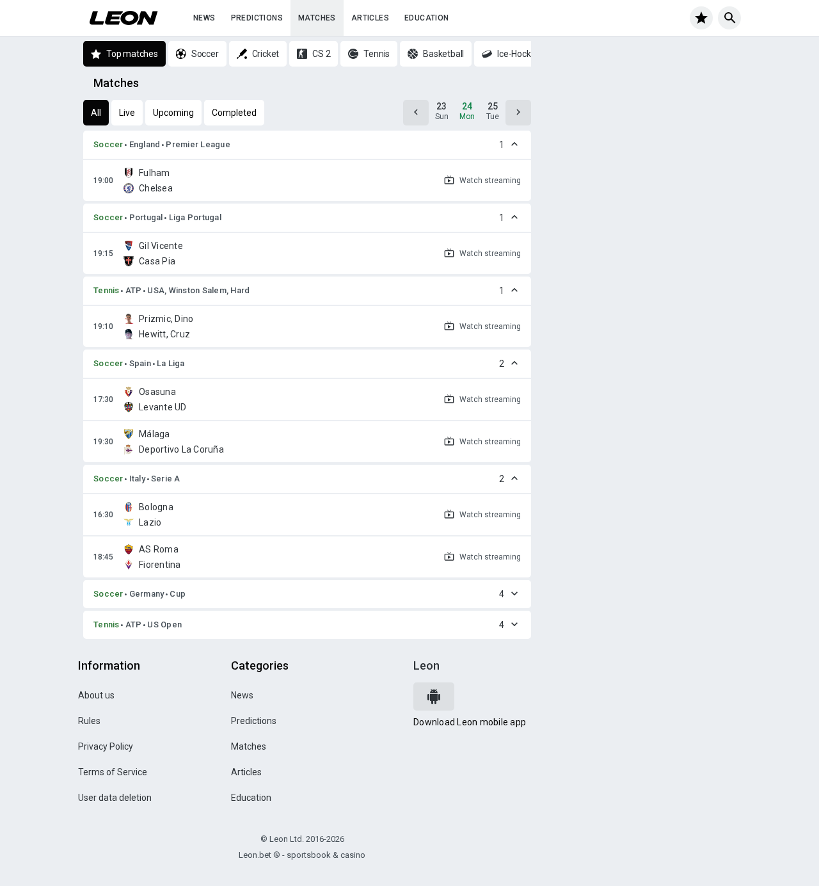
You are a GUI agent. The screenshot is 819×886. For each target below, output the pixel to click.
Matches (317, 17)
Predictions (257, 17)
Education (426, 17)
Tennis (106, 290)
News (204, 17)
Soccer (108, 144)
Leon (426, 665)
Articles (370, 17)
